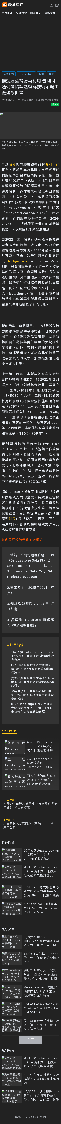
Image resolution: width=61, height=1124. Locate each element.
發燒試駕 (21, 13)
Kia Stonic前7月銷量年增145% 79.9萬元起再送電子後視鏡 (41, 908)
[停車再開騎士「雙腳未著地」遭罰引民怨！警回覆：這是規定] (12, 1025)
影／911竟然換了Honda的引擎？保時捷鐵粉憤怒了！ (41, 958)
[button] (56, 4)
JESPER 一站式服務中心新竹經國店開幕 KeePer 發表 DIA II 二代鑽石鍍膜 (41, 891)
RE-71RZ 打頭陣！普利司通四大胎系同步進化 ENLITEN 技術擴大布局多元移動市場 (32, 708)
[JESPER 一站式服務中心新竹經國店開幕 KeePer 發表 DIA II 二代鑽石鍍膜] (12, 892)
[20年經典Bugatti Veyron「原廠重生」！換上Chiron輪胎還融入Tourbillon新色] (12, 855)
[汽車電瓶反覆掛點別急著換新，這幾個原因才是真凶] (12, 1079)
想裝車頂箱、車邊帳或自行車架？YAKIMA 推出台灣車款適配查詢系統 (32, 695)
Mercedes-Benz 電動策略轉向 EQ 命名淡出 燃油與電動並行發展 (41, 991)
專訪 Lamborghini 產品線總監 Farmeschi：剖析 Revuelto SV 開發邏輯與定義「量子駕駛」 (41, 763)
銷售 (41, 74)
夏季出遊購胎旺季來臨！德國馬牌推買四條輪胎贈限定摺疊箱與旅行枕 (32, 682)
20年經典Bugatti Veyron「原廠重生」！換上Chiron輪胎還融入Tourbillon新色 (41, 854)
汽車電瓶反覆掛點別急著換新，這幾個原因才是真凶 (41, 1079)
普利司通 (8, 74)
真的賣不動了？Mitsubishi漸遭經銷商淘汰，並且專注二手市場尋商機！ (41, 941)
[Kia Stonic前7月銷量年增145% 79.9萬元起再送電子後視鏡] (12, 908)
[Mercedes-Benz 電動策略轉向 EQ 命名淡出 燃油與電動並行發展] (12, 992)
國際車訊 (35, 13)
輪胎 (51, 74)
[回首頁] (15, 4)
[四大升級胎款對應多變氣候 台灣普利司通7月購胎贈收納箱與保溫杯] (15, 780)
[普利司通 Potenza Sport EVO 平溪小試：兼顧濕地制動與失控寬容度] (15, 747)
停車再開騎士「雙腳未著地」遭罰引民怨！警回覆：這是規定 (41, 1025)
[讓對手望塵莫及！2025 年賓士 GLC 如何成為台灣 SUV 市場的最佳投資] (12, 975)
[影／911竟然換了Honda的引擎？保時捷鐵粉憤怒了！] (12, 958)
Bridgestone (26, 74)
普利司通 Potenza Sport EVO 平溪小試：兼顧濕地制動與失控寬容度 (32, 655)
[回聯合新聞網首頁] (4, 4)
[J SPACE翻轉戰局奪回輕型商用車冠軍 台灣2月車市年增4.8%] (12, 1009)
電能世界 (50, 13)
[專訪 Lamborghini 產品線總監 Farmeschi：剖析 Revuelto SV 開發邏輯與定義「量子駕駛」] (15, 763)
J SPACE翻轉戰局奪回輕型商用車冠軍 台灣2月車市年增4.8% (41, 1008)
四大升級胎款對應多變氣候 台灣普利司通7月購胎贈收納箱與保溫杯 (32, 668)
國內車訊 (7, 13)
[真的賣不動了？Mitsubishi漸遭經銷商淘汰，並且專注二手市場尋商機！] (12, 941)
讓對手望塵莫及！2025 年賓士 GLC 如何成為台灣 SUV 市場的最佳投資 (40, 975)
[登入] (51, 5)
